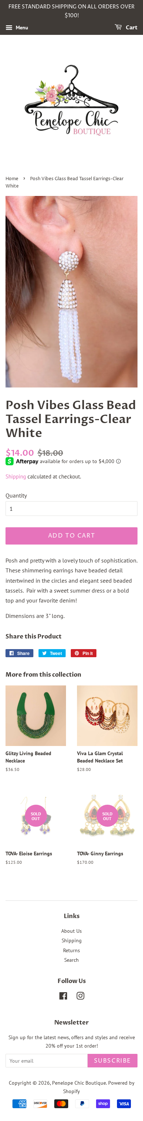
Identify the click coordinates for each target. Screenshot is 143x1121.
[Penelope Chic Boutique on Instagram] (80, 997)
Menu (21, 27)
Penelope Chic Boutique (79, 1083)
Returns (71, 950)
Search (71, 960)
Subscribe (112, 1061)
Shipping (16, 476)
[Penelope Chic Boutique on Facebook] (63, 997)
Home (12, 179)
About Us (71, 931)
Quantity (16, 495)
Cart (131, 27)
